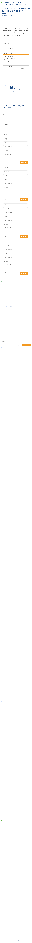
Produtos (3, 321)
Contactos (22, 9)
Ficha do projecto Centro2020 (7, 463)
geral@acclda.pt (7, 296)
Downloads (14, 9)
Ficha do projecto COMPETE (6, 818)
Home (2, 317)
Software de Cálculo (6, 330)
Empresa (11, 5)
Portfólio (27, 5)
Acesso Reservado (5, 332)
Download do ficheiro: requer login (21, 87)
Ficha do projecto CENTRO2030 (7, 936)
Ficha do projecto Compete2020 (7, 581)
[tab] (16, 44)
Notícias (7, 9)
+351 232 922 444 (7, 293)
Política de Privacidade (14, 164)
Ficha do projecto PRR (5, 699)
